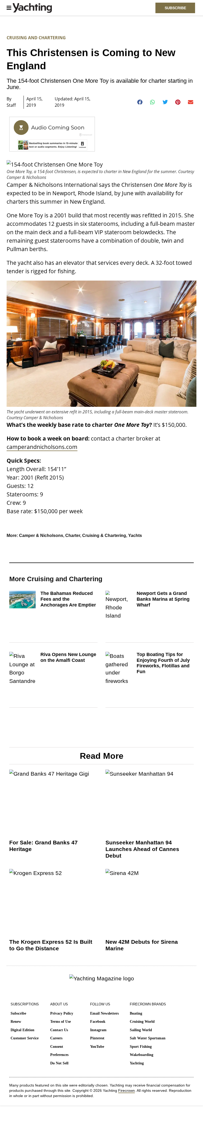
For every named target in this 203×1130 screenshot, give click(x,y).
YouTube (97, 1047)
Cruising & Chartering (104, 535)
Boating (136, 1013)
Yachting (137, 1063)
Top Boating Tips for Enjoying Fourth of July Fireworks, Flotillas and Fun (163, 663)
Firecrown (126, 1090)
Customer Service (25, 1038)
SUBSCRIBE (175, 8)
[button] (140, 102)
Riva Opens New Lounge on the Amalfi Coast (68, 657)
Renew (16, 1022)
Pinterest (97, 1038)
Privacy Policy (61, 1013)
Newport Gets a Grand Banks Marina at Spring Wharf (163, 599)
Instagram (98, 1030)
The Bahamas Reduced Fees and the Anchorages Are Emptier (68, 599)
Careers (56, 1038)
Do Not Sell (59, 1063)
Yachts (135, 535)
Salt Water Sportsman (147, 1038)
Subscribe (18, 1013)
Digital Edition (22, 1030)
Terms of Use (60, 1022)
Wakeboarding (141, 1055)
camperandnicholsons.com (42, 447)
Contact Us (59, 1030)
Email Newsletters (104, 1013)
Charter (72, 535)
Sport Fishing (141, 1047)
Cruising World (142, 1022)
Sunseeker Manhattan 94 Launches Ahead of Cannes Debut (142, 849)
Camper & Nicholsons (41, 535)
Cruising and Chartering (36, 38)
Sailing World (141, 1030)
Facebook (97, 1022)
